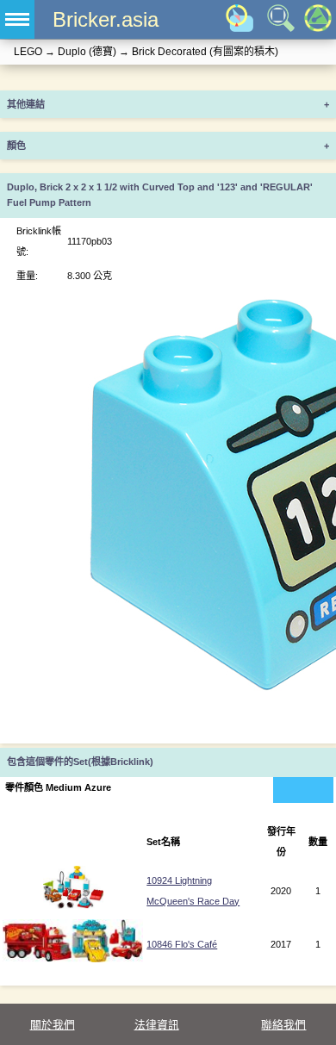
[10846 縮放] (73, 959)
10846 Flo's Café (181, 944)
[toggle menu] (17, 19)
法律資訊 (156, 1024)
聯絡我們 (283, 1024)
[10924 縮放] (73, 905)
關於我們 (52, 1024)
